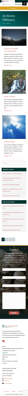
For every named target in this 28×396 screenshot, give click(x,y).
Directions (7, 380)
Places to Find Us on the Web (9, 361)
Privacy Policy (21, 391)
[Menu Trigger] (24, 3)
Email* (4, 273)
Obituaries (5, 352)
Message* (5, 289)
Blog (3, 359)
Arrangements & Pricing (8, 350)
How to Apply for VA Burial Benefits (12, 173)
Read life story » (8, 65)
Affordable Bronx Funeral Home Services (12, 348)
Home (3, 23)
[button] (14, 8)
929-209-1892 (19, 4)
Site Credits (6, 391)
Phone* (4, 281)
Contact (4, 363)
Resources (5, 357)
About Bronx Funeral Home (9, 354)
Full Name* (6, 264)
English (6, 1)
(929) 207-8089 (8, 378)
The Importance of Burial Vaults (11, 195)
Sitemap (13, 391)
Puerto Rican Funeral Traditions (11, 184)
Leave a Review (8, 383)
